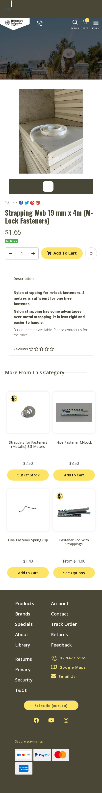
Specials (24, 624)
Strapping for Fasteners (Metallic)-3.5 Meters (28, 444)
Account (60, 603)
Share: (12, 203)
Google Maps (72, 667)
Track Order (64, 624)
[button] (91, 253)
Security (24, 680)
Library (22, 645)
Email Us (67, 676)
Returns (59, 634)
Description (23, 278)
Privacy (23, 669)
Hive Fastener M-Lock (74, 442)
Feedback (61, 645)
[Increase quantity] (33, 253)
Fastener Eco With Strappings (74, 542)
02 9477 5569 (73, 657)
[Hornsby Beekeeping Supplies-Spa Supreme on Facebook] (36, 720)
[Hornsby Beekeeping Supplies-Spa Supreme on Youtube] (51, 720)
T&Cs (21, 690)
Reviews (21, 348)
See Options (74, 572)
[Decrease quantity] (10, 253)
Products (24, 603)
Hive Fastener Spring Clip (28, 540)
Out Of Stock (28, 474)
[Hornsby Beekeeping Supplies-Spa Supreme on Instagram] (66, 720)
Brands (22, 614)
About (21, 634)
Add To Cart (65, 253)
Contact (59, 614)
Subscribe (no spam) (51, 705)
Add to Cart (74, 474)
